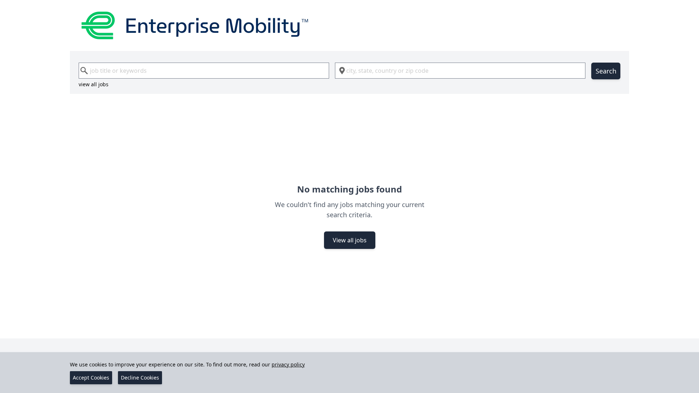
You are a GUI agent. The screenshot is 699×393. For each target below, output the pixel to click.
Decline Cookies (140, 377)
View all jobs (350, 240)
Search (606, 71)
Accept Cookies (91, 377)
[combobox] (204, 71)
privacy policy (288, 364)
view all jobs (93, 84)
